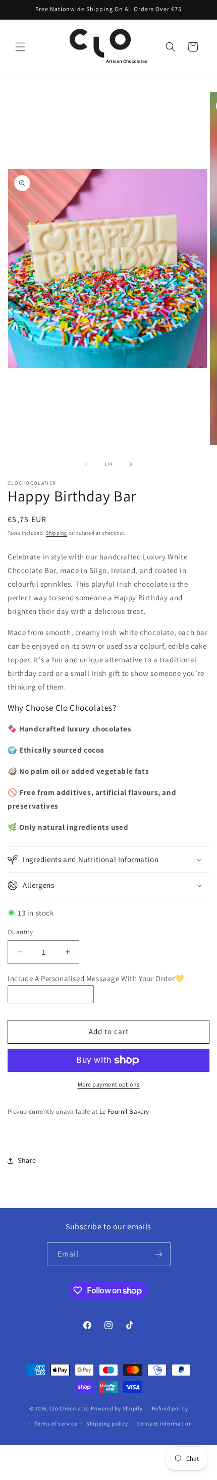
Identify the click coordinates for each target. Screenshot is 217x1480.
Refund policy (170, 1408)
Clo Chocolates (69, 1407)
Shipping (56, 533)
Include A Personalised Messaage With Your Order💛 (96, 978)
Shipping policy (107, 1423)
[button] (20, 47)
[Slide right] (131, 464)
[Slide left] (86, 464)
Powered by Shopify (117, 1407)
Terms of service (55, 1423)
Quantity (20, 932)
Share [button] (27, 1160)
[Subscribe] (159, 1254)
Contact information (164, 1423)
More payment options (109, 1084)
